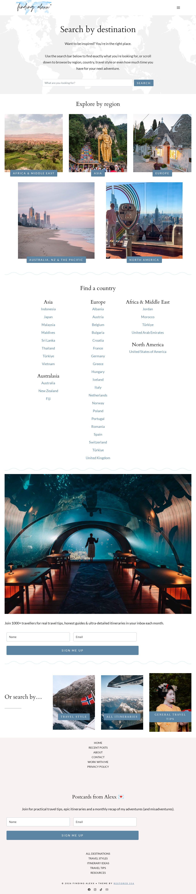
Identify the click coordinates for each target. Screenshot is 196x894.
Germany (98, 356)
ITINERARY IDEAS (98, 863)
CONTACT (98, 757)
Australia (48, 383)
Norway (98, 403)
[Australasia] (56, 220)
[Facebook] (89, 889)
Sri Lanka (48, 340)
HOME (98, 742)
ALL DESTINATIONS (98, 853)
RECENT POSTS (98, 747)
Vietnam (48, 364)
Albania (98, 309)
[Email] (106, 889)
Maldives (48, 332)
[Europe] (162, 143)
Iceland (98, 379)
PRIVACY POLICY (98, 766)
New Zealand (48, 391)
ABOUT (98, 752)
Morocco (147, 317)
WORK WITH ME (98, 762)
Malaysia (48, 325)
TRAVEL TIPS (98, 868)
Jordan (148, 309)
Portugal (98, 419)
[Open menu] (178, 8)
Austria (98, 317)
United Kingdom (98, 458)
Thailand (48, 348)
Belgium (98, 325)
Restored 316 (124, 883)
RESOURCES (98, 872)
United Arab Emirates (148, 332)
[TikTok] (101, 889)
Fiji (48, 398)
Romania (98, 426)
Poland (98, 411)
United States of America (147, 351)
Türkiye (48, 356)
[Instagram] (95, 889)
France (98, 348)
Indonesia (48, 309)
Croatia (98, 340)
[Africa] (34, 143)
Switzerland (98, 442)
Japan (48, 317)
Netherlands (98, 395)
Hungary (98, 372)
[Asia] (98, 143)
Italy (98, 387)
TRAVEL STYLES (98, 858)
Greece (98, 364)
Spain (98, 434)
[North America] (144, 220)
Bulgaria (98, 332)
